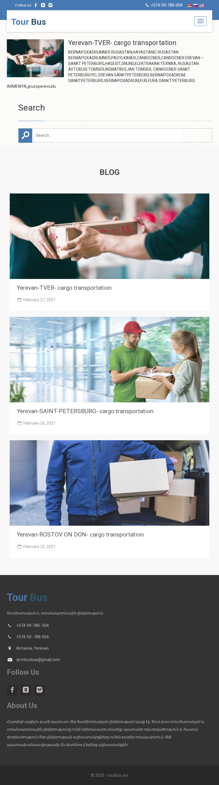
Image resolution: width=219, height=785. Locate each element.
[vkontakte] (43, 5)
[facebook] (36, 5)
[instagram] (50, 5)
